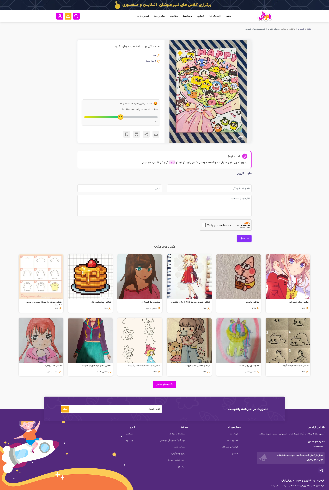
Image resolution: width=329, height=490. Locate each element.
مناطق (235, 453)
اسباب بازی (179, 447)
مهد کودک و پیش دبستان (172, 440)
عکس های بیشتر (164, 384)
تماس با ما (143, 16)
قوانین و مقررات (230, 447)
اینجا (172, 162)
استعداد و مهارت (177, 433)
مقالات (174, 16)
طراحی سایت (318, 480)
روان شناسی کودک (176, 460)
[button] (68, 16)
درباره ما (234, 433)
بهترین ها (159, 16)
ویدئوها (187, 16)
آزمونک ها (215, 16)
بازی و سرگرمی (178, 453)
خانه (228, 16)
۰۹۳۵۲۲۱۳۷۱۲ (314, 460)
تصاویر (200, 16)
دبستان (181, 466)
